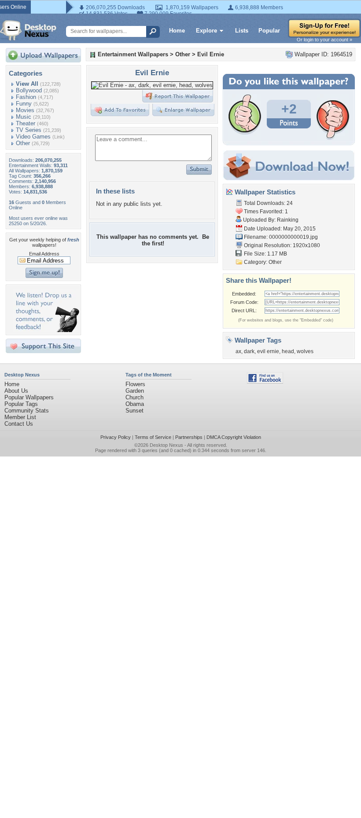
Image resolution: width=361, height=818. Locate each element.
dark (249, 351)
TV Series (28, 130)
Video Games (33, 136)
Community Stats (26, 410)
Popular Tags (21, 404)
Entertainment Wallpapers (133, 54)
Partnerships (189, 437)
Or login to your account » (324, 39)
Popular (269, 30)
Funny (24, 103)
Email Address (44, 253)
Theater (25, 123)
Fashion (26, 97)
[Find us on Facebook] (265, 381)
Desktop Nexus (166, 445)
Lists (241, 30)
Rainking (287, 220)
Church (134, 397)
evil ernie (268, 351)
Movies (25, 110)
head (288, 351)
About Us (16, 390)
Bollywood (29, 90)
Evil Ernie (210, 54)
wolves (305, 351)
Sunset (134, 410)
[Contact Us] (46, 330)
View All (27, 83)
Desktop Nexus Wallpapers (28, 30)
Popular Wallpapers (29, 397)
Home (177, 30)
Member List (20, 417)
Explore (206, 30)
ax (238, 351)
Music (23, 116)
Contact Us (18, 423)
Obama (134, 404)
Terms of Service (153, 437)
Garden (134, 390)
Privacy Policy (115, 437)
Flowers (135, 384)
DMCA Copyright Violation (233, 437)
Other (23, 143)
